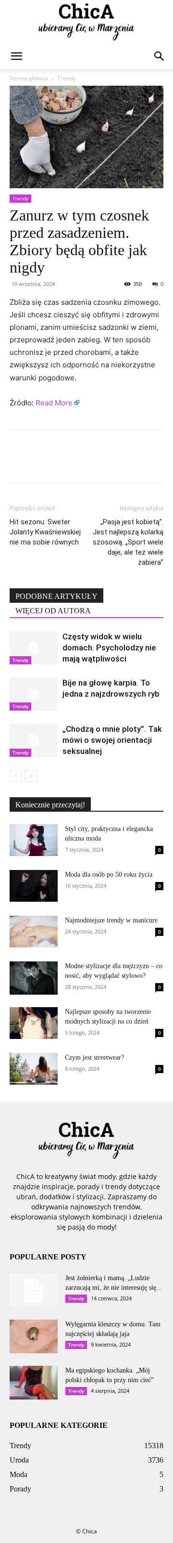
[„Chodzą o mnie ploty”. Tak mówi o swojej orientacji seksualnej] (34, 740)
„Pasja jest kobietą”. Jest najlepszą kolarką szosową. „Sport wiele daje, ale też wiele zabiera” (128, 542)
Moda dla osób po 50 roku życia (108, 874)
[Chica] (86, 22)
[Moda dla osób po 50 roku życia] (34, 886)
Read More (54, 402)
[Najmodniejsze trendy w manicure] (34, 931)
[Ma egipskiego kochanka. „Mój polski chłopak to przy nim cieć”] (34, 1383)
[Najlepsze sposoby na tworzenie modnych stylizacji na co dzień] (34, 1023)
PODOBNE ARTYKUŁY (56, 596)
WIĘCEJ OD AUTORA (53, 611)
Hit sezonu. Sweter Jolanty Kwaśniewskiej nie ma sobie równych (45, 532)
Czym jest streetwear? (94, 1057)
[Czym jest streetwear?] (34, 1069)
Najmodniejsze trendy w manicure (111, 920)
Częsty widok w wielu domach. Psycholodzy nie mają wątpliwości (109, 647)
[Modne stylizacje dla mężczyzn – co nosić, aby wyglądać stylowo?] (34, 978)
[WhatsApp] (85, 463)
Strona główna (29, 78)
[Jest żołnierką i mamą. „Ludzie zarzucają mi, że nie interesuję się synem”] (34, 1290)
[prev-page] (16, 776)
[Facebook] (19, 463)
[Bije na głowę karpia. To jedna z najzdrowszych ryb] (34, 694)
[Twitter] (41, 463)
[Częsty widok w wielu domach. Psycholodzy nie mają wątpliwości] (34, 647)
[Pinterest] (63, 463)
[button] (16, 56)
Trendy (66, 78)
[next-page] (31, 776)
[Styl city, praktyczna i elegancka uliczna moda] (34, 840)
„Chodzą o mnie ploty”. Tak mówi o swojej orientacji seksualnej (112, 740)
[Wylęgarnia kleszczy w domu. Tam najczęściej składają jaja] (34, 1336)
